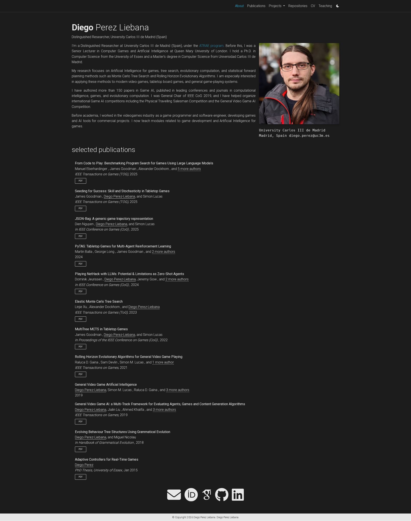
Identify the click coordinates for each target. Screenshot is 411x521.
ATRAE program (211, 46)
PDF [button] (81, 180)
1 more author (163, 362)
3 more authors (177, 390)
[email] (174, 495)
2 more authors (163, 252)
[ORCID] (191, 495)
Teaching (325, 6)
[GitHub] (221, 495)
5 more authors (189, 169)
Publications (256, 6)
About (240, 6)
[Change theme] (336, 5)
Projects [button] (275, 6)
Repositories (297, 6)
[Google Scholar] (206, 495)
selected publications (103, 150)
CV (313, 6)
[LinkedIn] (238, 495)
